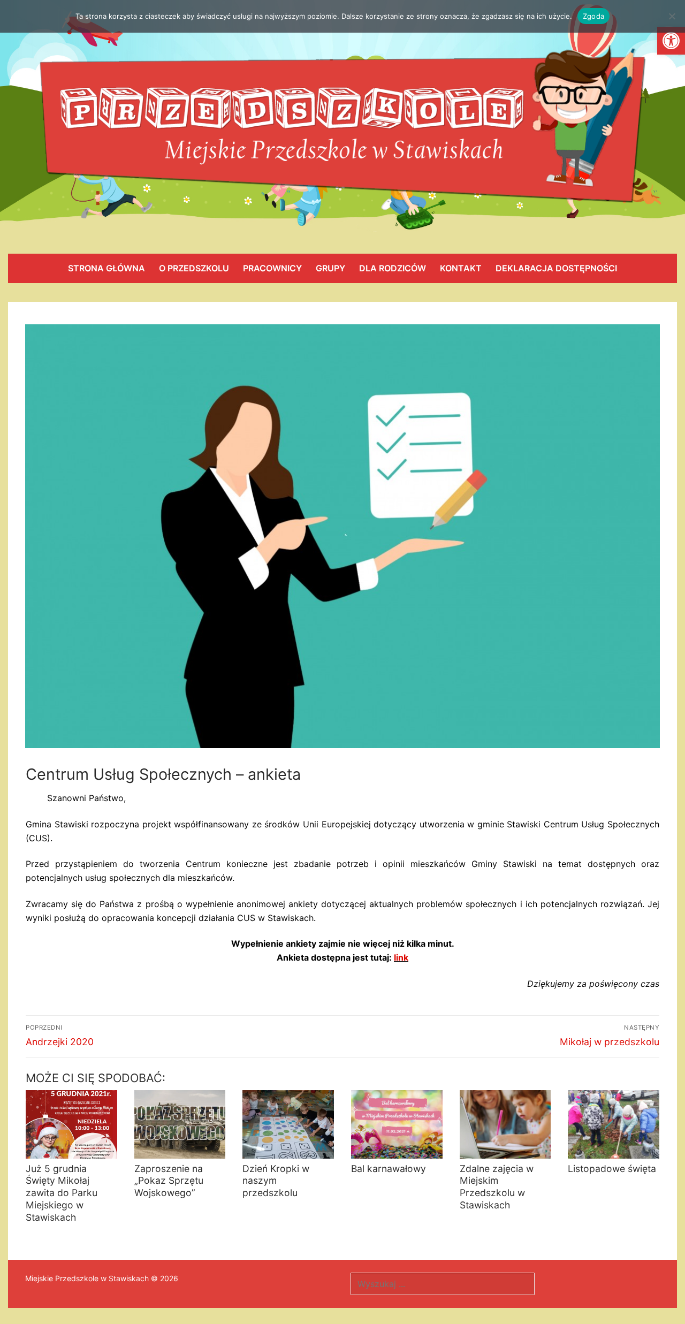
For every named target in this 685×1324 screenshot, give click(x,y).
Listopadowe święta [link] (612, 1168)
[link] (671, 41)
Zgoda (593, 16)
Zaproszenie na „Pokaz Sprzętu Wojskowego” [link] (168, 1181)
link (401, 957)
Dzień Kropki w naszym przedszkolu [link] (275, 1181)
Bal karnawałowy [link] (388, 1168)
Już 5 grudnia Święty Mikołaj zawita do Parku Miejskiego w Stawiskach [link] (61, 1193)
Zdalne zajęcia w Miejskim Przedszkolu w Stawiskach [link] (497, 1187)
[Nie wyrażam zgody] (671, 16)
